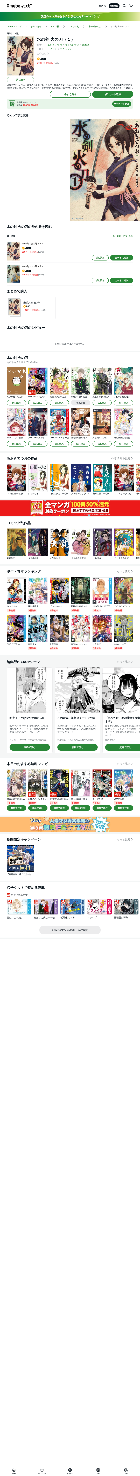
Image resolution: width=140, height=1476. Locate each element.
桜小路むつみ (72, 44)
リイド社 (52, 49)
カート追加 (115, 94)
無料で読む (30, 747)
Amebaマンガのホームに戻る (70, 930)
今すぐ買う (70, 94)
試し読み (20, 79)
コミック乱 (66, 49)
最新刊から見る (124, 236)
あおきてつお (54, 44)
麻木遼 (85, 44)
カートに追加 (121, 257)
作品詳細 (80, 402)
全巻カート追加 (121, 103)
